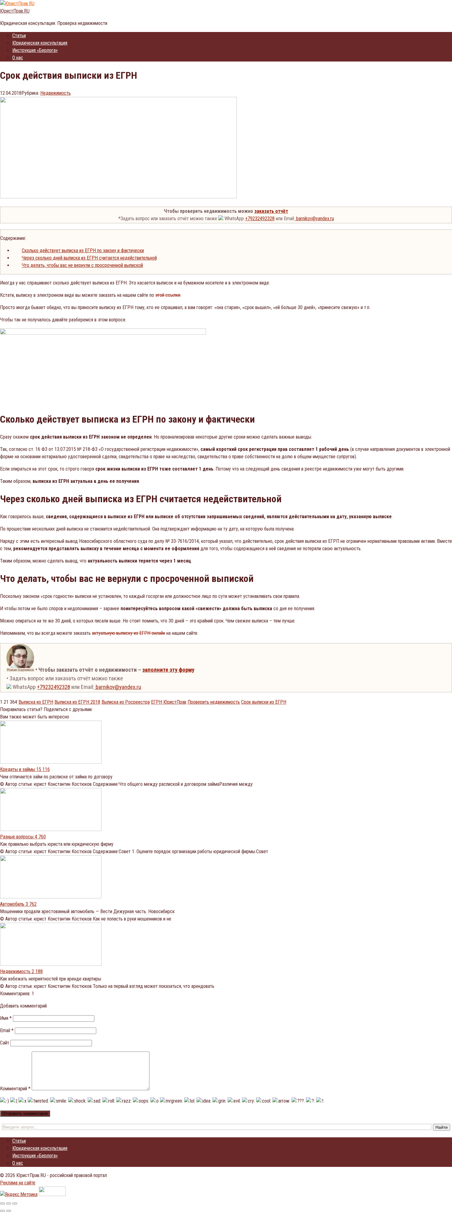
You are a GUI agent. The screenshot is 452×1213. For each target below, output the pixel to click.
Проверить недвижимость (214, 702)
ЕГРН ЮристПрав (168, 702)
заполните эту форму (168, 669)
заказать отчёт (271, 211)
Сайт (4, 1043)
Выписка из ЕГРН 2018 (77, 702)
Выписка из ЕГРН (35, 702)
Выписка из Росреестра (125, 702)
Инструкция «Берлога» (35, 50)
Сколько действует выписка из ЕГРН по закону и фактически (83, 250)
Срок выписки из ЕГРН (263, 702)
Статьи (19, 35)
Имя (6, 1018)
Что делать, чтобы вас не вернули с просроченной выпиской (82, 265)
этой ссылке (167, 295)
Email (7, 1030)
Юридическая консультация (39, 43)
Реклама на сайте (17, 1183)
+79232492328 (260, 218)
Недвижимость (55, 93)
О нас (17, 58)
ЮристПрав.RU (15, 11)
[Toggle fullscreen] (8, 1203)
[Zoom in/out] (14, 1203)
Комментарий (15, 1089)
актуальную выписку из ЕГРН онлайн (128, 633)
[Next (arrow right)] (8, 1211)
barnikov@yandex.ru (314, 218)
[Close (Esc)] (2, 1203)
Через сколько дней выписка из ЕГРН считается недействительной (89, 258)
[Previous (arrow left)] (2, 1211)
